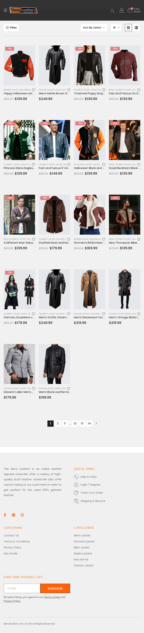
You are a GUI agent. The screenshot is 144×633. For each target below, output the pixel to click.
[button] (112, 11)
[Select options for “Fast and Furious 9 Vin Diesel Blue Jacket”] (64, 126)
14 (89, 423)
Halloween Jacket (28, 90)
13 (82, 423)
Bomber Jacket (11, 90)
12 (75, 423)
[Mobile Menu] (7, 10)
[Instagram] (22, 515)
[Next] (96, 423)
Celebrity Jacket (82, 90)
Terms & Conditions (17, 541)
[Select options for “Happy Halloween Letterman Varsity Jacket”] (29, 51)
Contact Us (11, 535)
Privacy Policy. (12, 601)
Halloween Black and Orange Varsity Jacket (103, 168)
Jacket (58, 90)
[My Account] (121, 10)
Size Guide (10, 553)
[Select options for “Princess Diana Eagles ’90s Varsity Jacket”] (29, 126)
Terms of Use (52, 597)
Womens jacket (84, 541)
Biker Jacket (82, 547)
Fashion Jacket (46, 90)
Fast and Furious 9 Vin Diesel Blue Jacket (66, 168)
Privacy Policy (13, 547)
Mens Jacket (131, 313)
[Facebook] (5, 515)
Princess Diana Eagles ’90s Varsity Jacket (31, 168)
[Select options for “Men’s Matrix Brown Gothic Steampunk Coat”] (64, 51)
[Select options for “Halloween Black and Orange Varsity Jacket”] (99, 126)
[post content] (19, 65)
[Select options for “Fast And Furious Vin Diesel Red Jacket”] (134, 51)
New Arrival (81, 559)
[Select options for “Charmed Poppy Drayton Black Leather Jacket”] (99, 51)
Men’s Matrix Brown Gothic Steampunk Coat (69, 93)
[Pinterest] (13, 515)
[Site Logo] (24, 10)
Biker (111, 90)
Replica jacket (83, 553)
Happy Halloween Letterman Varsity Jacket (33, 93)
